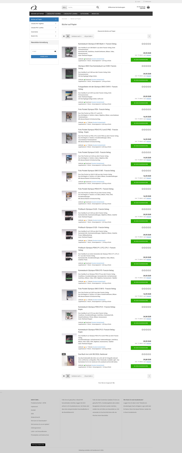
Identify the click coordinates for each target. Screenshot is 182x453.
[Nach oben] (176, 449)
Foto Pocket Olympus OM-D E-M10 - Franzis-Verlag (97, 289)
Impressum (34, 406)
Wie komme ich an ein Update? (40, 424)
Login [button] (138, 1)
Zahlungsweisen (36, 428)
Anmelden (44, 56)
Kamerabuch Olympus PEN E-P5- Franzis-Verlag (96, 270)
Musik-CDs (95, 13)
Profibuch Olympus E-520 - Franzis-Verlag (93, 227)
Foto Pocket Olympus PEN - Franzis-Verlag (94, 109)
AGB (32, 413)
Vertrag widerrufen (38, 444)
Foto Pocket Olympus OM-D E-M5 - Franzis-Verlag (96, 171)
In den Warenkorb (141, 59)
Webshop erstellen (84, 450)
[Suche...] (98, 7)
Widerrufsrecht (35, 417)
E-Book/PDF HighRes (54, 13)
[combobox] (76, 36)
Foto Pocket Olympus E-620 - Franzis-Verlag (94, 152)
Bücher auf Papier (37, 13)
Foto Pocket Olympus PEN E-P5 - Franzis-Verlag (95, 189)
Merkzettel (148, 1)
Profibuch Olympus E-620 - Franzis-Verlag (93, 209)
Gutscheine (84, 13)
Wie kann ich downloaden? (39, 420)
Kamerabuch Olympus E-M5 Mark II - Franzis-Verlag (97, 44)
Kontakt (33, 410)
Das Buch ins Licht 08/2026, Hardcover (92, 354)
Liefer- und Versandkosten (39, 431)
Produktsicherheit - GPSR (38, 403)
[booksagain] (45, 7)
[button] (64, 36)
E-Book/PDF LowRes (70, 13)
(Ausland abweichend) (97, 59)
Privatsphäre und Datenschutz (40, 435)
